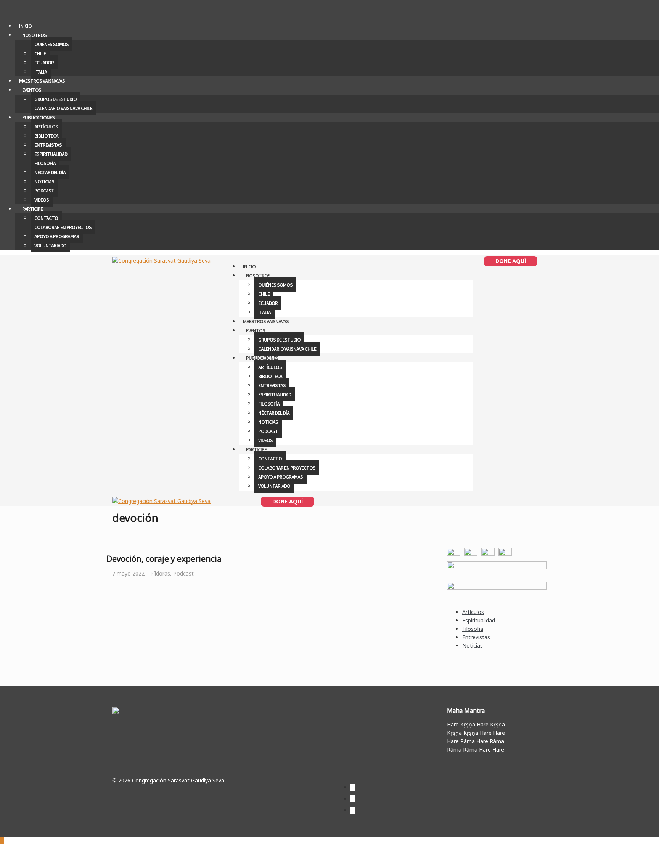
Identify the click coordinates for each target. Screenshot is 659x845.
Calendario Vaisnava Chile (63, 108)
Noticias (44, 181)
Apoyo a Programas (56, 236)
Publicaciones (38, 117)
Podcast (44, 190)
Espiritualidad (50, 154)
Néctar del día (50, 172)
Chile (40, 53)
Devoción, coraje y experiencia (164, 558)
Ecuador (44, 62)
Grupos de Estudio (55, 99)
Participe (32, 208)
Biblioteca (46, 135)
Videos (41, 199)
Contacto (46, 218)
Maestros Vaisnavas (42, 80)
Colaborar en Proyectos (63, 227)
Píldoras (160, 573)
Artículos (46, 126)
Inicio (25, 25)
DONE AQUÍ (510, 261)
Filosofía (45, 163)
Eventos (31, 90)
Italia (40, 71)
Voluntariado (50, 245)
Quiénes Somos (51, 44)
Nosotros (34, 35)
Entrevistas (48, 144)
